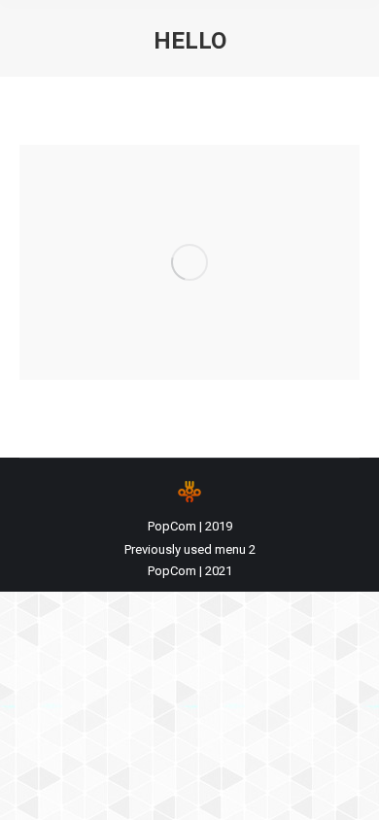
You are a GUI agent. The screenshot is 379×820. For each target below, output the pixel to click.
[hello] (189, 262)
